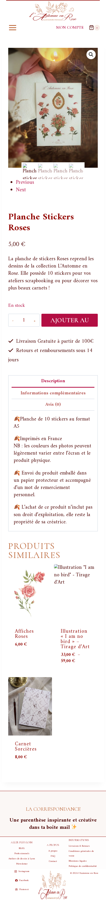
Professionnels (21, 853)
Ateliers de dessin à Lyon (21, 858)
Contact (53, 861)
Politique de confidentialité (83, 866)
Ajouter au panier (69, 321)
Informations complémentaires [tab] (53, 393)
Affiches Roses (24, 634)
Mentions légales (78, 861)
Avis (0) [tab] (53, 405)
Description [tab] (53, 381)
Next (21, 190)
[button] (91, 54)
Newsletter (22, 864)
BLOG (22, 848)
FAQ (53, 856)
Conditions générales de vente (81, 853)
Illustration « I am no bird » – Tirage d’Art (75, 639)
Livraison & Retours (79, 846)
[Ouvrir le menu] (12, 27)
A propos (52, 851)
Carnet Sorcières (26, 747)
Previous (25, 182)
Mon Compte (70, 27)
